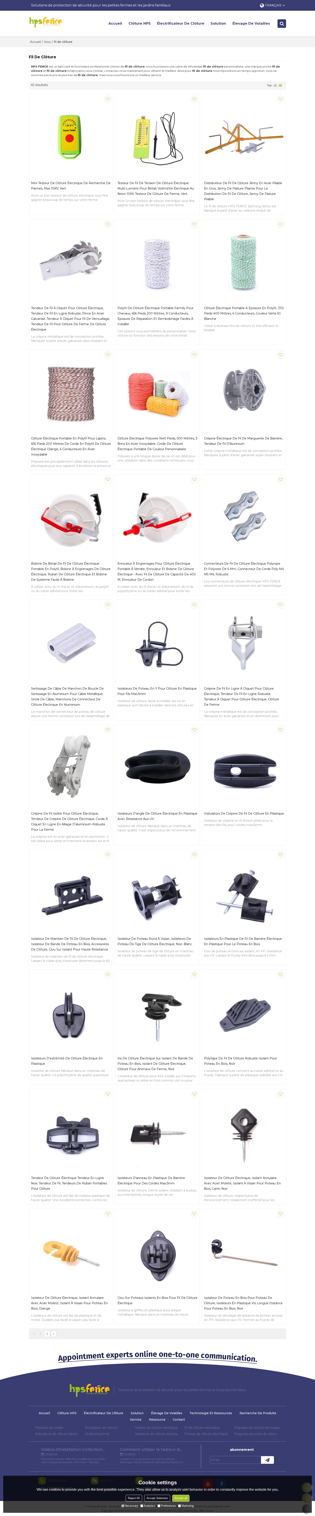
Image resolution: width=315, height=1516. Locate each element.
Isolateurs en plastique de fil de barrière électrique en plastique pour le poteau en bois (243, 941)
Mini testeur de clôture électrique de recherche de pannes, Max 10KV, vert (71, 185)
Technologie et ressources (210, 1413)
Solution (218, 23)
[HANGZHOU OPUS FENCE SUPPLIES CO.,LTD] (45, 22)
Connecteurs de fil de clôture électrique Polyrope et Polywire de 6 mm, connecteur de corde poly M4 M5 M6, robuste (244, 569)
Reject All (134, 1498)
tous (47, 42)
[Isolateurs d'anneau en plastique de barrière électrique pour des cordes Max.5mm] (157, 1131)
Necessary (131, 1505)
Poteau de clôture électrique (206, 1434)
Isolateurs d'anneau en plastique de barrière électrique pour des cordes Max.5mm (151, 1180)
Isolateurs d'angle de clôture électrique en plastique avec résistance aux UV (157, 816)
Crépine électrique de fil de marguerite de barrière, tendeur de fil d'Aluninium (243, 441)
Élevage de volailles (251, 23)
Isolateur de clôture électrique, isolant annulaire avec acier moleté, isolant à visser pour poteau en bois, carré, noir (242, 1183)
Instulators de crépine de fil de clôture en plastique (244, 813)
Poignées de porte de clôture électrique (257, 1434)
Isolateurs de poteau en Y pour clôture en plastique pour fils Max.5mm (157, 691)
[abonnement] (267, 1460)
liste (275, 85)
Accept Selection (157, 1498)
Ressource (157, 1419)
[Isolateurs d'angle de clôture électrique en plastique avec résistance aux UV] (157, 767)
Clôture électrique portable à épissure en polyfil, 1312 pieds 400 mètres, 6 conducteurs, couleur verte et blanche (244, 313)
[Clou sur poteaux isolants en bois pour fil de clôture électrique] (157, 1251)
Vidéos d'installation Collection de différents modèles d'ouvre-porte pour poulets (73, 1449)
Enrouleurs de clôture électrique (58, 1434)
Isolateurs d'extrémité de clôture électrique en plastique (67, 1061)
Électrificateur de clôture (180, 23)
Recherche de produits (258, 1413)
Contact (179, 1419)
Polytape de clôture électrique (257, 1428)
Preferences (168, 1505)
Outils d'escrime (97, 1434)
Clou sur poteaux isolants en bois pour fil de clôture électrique (157, 1300)
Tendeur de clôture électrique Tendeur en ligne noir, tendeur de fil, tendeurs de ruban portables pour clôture (69, 1183)
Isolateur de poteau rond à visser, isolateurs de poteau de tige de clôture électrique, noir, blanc (154, 941)
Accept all (181, 1498)
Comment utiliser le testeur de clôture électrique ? (152, 1449)
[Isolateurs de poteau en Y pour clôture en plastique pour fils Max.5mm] (157, 642)
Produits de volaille (49, 1428)
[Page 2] (53, 1334)
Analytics (149, 1505)
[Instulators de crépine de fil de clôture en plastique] (244, 767)
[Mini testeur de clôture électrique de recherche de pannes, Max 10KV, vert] (71, 136)
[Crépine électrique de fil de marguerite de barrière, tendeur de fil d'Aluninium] (244, 392)
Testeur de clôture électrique (156, 1428)
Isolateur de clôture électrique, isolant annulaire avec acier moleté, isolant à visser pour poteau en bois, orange (69, 1303)
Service (135, 1419)
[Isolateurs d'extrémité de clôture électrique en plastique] (71, 1011)
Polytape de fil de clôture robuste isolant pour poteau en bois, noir (240, 1061)
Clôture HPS (140, 23)
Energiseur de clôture (101, 1428)
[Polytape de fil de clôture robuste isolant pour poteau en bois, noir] (244, 1011)
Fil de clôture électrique (202, 1428)
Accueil (115, 23)
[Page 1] (34, 1334)
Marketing (188, 1505)
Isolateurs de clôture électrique (157, 1434)
